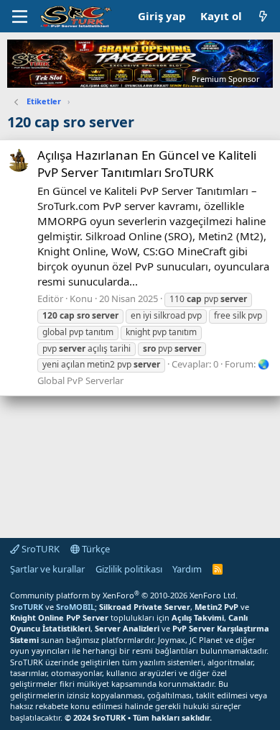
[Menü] (20, 16)
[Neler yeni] (263, 16)
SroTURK (39, 548)
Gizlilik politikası (128, 568)
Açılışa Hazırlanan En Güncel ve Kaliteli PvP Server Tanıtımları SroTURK (146, 164)
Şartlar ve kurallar (47, 568)
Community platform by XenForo (124, 595)
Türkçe (95, 548)
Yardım (187, 568)
